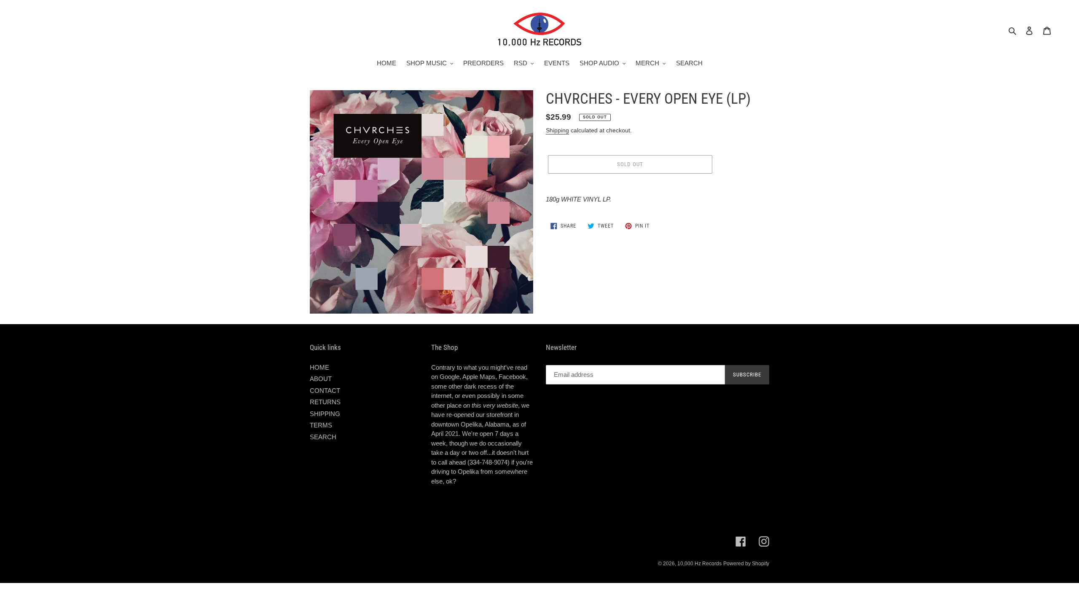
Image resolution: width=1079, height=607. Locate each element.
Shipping (557, 130)
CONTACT (325, 390)
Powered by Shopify (746, 564)
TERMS (321, 425)
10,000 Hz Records (699, 564)
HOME (319, 367)
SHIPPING (325, 413)
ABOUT (321, 378)
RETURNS (325, 402)
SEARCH (323, 436)
